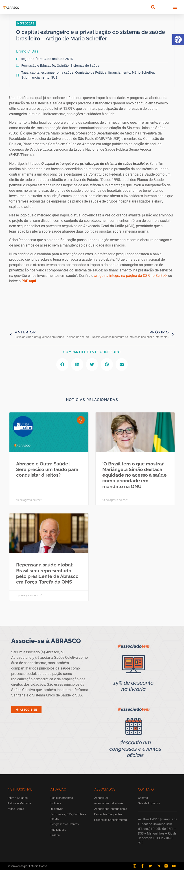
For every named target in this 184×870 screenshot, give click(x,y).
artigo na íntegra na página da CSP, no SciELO (130, 275)
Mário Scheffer (143, 72)
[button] (178, 39)
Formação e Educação (38, 65)
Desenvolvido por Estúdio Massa (27, 866)
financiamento (119, 72)
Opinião (63, 65)
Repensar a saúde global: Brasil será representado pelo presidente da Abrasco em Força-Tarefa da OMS (47, 573)
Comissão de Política (90, 72)
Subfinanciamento (35, 77)
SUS (54, 77)
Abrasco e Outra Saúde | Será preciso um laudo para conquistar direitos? (47, 469)
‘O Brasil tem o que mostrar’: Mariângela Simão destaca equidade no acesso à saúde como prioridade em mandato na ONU (134, 475)
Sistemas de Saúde (84, 65)
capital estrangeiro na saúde (51, 72)
